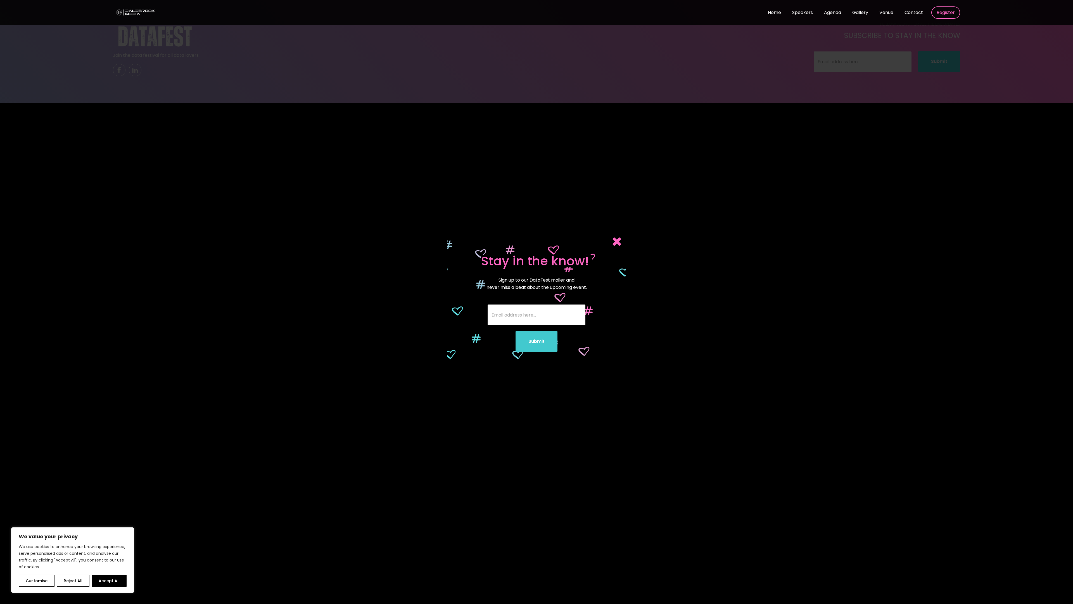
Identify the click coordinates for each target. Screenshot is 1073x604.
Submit (536, 341)
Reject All (73, 581)
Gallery (860, 12)
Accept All (109, 581)
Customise (37, 581)
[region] (72, 560)
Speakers (802, 12)
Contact (914, 12)
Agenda (832, 12)
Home (774, 12)
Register (946, 12)
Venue (886, 12)
